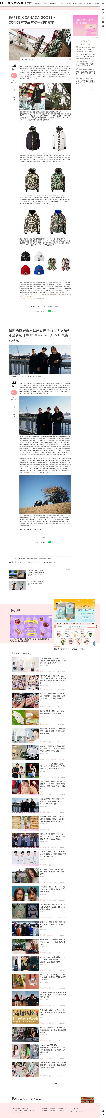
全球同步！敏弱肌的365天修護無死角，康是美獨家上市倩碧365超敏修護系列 (53, 731)
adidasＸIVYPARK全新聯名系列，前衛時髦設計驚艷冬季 (35, 558)
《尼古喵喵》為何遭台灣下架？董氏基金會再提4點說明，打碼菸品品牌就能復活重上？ (53, 907)
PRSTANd (14, 82)
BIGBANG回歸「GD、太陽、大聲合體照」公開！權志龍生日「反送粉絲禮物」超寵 (85, 63)
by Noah (43, 771)
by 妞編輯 (43, 894)
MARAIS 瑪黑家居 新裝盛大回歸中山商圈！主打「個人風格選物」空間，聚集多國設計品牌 (53, 749)
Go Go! (90, 1108)
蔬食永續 (82, 3)
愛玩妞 (75, 3)
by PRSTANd (44, 665)
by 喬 (42, 964)
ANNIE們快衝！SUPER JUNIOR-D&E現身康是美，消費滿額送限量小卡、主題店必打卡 (53, 854)
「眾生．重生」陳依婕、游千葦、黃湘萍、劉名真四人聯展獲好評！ (38, 562)
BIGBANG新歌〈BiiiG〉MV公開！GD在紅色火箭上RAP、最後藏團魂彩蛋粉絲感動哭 (85, 56)
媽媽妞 (97, 3)
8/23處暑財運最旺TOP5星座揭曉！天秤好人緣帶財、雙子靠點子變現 (53, 872)
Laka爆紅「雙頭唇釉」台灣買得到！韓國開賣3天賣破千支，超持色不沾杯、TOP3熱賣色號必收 (52, 696)
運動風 (57, 306)
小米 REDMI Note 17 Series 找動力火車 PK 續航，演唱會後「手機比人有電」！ (53, 889)
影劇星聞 (53, 3)
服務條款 (53, 1108)
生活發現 (60, 3)
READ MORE (55, 1083)
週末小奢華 (38, 3)
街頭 (43, 306)
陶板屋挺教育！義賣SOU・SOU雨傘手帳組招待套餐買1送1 (52, 712)
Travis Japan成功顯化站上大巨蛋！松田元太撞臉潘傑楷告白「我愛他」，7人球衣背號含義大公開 (53, 766)
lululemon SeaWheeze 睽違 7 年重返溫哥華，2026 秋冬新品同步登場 (53, 942)
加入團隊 (61, 1108)
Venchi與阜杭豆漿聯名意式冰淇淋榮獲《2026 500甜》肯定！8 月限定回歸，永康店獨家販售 (52, 819)
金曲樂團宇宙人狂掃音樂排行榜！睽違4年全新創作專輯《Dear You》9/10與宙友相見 (53, 801)
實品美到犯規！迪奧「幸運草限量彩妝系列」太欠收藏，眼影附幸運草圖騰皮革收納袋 (53, 1065)
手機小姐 (68, 3)
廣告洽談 (45, 1110)
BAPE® (60, 68)
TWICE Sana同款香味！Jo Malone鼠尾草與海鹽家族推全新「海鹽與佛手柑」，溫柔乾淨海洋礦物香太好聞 (52, 1048)
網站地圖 (53, 1110)
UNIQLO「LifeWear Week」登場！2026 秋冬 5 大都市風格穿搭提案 (53, 1012)
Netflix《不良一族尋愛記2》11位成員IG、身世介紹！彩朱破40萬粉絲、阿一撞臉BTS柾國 (85, 49)
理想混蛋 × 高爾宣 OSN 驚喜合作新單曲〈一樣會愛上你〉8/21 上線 (53, 924)
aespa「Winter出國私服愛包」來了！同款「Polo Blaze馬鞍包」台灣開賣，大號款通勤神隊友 (53, 960)
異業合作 (61, 1110)
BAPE (38, 306)
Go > (79, 28)
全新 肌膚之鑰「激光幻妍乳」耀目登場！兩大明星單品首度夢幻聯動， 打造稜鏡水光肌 (53, 661)
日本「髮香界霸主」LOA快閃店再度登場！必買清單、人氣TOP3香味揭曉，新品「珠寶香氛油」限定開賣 (53, 785)
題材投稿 (45, 1108)
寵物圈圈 (90, 3)
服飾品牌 (50, 306)
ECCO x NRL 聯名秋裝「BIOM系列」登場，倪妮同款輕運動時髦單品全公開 (53, 977)
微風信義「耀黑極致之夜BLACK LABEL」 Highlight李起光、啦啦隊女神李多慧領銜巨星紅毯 (53, 837)
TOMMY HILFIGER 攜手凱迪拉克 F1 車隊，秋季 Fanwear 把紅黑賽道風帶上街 (53, 995)
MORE (97, 626)
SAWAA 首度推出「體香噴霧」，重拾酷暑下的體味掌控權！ (36, 583)
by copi (42, 701)
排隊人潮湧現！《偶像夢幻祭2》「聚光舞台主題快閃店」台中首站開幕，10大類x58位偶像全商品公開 (53, 679)
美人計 (46, 3)
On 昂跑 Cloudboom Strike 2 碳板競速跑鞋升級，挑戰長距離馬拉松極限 (53, 1030)
